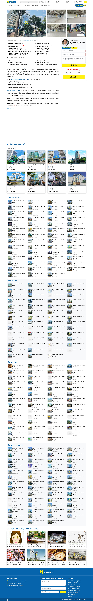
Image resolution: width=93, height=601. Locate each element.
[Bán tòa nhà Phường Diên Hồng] (50, 322)
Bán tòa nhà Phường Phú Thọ (58, 349)
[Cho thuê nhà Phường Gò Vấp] (30, 422)
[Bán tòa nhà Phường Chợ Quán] (69, 312)
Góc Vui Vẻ (70, 596)
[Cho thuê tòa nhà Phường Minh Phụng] (10, 274)
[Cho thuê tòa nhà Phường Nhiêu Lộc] (50, 207)
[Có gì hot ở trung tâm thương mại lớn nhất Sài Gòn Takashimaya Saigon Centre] (57, 537)
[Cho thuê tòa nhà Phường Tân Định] (69, 202)
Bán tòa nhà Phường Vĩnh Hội (38, 326)
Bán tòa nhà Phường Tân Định (78, 283)
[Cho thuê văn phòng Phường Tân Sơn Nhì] (69, 510)
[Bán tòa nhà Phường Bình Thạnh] (10, 312)
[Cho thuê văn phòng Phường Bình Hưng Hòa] (50, 521)
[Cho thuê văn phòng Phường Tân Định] (69, 449)
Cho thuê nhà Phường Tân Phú (38, 426)
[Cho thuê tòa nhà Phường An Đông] (10, 235)
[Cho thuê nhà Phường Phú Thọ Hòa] (10, 433)
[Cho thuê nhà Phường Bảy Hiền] (10, 383)
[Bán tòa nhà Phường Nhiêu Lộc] (50, 290)
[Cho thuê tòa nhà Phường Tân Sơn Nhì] (69, 263)
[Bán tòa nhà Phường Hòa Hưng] (10, 328)
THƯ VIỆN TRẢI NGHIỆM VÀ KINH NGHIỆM (23, 529)
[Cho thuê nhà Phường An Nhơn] (50, 422)
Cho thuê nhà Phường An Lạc (38, 437)
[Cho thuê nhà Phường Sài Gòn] (30, 366)
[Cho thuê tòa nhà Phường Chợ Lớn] (30, 235)
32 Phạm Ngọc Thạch (27, 40)
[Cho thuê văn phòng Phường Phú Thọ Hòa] (10, 516)
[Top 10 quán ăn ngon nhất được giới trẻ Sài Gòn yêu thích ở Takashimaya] (16, 555)
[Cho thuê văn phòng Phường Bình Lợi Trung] (50, 477)
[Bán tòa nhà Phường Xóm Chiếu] (69, 328)
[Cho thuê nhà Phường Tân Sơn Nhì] (69, 427)
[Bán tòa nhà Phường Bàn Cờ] (30, 290)
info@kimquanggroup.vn (17, 585)
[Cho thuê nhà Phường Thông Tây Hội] (10, 427)
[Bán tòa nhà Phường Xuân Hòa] (10, 290)
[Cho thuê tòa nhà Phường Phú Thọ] (50, 268)
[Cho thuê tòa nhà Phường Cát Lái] (30, 213)
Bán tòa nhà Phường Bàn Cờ (38, 289)
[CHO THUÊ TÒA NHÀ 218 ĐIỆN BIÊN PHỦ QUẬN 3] (16, 156)
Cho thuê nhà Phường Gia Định (38, 393)
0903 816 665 (17, 583)
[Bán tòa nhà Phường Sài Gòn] (30, 285)
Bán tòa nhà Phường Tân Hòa (58, 294)
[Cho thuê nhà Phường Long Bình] (10, 416)
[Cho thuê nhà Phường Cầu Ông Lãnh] (50, 366)
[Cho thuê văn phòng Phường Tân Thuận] (30, 488)
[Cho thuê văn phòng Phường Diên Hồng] (50, 488)
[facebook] (7, 599)
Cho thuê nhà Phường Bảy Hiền (18, 381)
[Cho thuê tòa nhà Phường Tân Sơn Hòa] (30, 218)
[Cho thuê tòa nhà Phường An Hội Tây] (69, 252)
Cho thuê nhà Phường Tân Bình (58, 381)
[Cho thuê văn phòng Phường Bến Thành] (10, 449)
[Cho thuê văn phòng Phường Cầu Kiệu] (50, 471)
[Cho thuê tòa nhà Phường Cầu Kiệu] (50, 224)
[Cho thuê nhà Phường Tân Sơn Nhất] (69, 377)
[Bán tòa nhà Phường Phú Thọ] (50, 350)
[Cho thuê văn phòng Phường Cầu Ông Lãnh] (50, 449)
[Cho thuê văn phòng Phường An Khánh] (69, 455)
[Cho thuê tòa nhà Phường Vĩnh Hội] (30, 246)
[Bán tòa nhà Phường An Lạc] (30, 355)
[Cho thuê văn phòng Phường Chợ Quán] (69, 477)
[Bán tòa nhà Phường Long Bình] (10, 333)
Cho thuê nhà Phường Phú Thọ (58, 432)
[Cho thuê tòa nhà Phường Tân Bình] (50, 218)
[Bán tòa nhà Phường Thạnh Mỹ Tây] (69, 306)
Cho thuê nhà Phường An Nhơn (58, 420)
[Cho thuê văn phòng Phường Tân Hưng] (50, 482)
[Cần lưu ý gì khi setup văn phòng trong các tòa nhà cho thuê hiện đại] (77, 555)
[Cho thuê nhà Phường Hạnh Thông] (69, 422)
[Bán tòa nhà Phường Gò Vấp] (30, 339)
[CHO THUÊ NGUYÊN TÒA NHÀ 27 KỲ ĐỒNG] (77, 179)
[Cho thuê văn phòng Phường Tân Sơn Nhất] (69, 460)
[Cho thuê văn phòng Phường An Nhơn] (50, 505)
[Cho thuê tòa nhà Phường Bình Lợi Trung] (50, 229)
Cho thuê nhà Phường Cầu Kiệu (58, 387)
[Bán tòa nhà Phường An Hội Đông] (10, 339)
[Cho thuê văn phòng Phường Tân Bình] (50, 466)
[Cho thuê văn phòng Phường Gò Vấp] (30, 505)
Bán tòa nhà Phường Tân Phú (38, 343)
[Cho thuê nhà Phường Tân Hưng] (50, 399)
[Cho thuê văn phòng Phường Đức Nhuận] (30, 471)
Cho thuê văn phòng (45, 5)
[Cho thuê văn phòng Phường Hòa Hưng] (10, 494)
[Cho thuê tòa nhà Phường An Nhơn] (50, 257)
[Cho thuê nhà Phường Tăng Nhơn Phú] (50, 416)
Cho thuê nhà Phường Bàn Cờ (38, 370)
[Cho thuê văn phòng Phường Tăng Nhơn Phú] (50, 499)
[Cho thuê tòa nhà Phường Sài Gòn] (30, 202)
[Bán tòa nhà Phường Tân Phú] (30, 344)
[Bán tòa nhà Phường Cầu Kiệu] (50, 306)
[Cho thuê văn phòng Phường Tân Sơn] (69, 466)
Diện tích (68, 1)
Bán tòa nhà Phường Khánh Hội (58, 326)
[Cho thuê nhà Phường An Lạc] (30, 438)
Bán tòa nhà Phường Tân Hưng (58, 316)
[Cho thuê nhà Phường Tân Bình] (50, 383)
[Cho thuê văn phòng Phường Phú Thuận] (10, 488)
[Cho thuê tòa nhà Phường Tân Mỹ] (69, 235)
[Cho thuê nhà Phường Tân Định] (69, 366)
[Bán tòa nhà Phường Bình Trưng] (10, 295)
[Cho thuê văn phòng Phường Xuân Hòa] (10, 455)
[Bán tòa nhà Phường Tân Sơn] (69, 300)
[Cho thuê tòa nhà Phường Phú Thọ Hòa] (10, 268)
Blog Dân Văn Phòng (73, 592)
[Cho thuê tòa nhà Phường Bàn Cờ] (30, 207)
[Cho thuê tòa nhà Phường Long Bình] (10, 252)
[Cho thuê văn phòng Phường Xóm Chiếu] (69, 494)
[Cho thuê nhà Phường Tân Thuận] (30, 405)
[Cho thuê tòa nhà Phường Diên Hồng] (50, 241)
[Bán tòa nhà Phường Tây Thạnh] (50, 344)
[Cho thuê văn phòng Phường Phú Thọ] (50, 516)
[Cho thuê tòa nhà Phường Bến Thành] (10, 202)
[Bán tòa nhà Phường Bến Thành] (10, 285)
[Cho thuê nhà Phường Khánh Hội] (50, 411)
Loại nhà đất (41, 1)
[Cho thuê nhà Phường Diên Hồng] (50, 405)
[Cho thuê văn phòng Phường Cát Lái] (30, 460)
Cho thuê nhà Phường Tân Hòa (58, 376)
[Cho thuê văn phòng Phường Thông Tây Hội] (10, 510)
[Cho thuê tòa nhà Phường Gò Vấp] (30, 257)
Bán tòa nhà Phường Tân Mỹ (78, 316)
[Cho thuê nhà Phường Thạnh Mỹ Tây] (69, 388)
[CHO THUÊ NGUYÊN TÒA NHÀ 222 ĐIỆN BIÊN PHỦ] (36, 156)
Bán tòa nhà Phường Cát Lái (38, 294)
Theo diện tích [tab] (11, 148)
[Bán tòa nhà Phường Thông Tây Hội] (10, 344)
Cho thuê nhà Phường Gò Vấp (38, 420)
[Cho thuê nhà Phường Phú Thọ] (50, 433)
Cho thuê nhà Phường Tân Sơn (78, 381)
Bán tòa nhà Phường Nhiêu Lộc (58, 289)
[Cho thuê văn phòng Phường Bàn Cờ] (30, 455)
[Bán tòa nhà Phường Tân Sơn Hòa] (30, 300)
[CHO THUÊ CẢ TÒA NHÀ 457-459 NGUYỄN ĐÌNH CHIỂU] (57, 156)
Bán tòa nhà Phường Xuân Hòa (18, 289)
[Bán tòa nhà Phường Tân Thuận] (30, 322)
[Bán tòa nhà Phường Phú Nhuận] (10, 306)
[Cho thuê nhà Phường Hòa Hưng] (10, 411)
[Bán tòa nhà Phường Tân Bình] (50, 300)
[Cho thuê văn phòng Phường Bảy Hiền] (10, 466)
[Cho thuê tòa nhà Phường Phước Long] (30, 252)
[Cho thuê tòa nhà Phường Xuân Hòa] (10, 207)
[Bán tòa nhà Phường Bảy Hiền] (10, 300)
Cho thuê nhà (35, 5)
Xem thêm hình (80, 35)
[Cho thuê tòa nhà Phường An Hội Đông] (10, 257)
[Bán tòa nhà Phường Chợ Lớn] (30, 317)
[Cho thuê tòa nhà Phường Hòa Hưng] (10, 246)
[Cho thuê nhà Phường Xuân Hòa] (10, 371)
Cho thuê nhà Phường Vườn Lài (78, 404)
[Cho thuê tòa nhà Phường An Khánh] (69, 207)
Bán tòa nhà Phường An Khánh (78, 289)
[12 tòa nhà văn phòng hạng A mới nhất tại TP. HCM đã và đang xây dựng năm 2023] (36, 555)
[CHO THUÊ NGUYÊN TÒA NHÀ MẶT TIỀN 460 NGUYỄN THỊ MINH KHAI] (57, 179)
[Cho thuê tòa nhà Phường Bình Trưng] (10, 213)
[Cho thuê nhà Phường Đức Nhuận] (30, 388)
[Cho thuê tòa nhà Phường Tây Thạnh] (50, 263)
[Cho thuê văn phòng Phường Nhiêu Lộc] (50, 455)
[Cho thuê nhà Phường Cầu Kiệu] (50, 388)
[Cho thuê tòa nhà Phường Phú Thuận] (10, 241)
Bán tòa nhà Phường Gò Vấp (38, 337)
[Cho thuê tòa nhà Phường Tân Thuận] (30, 241)
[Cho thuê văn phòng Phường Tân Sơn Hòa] (30, 466)
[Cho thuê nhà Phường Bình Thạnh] (10, 394)
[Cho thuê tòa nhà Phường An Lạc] (30, 274)
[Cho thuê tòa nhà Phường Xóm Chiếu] (69, 246)
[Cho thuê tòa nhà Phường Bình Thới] (69, 268)
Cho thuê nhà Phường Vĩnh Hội (38, 409)
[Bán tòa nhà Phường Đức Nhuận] (30, 306)
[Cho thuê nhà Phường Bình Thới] (69, 433)
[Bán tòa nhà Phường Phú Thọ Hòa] (10, 350)
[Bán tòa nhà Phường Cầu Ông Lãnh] (50, 285)
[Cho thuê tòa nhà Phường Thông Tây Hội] (10, 263)
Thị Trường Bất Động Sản (74, 586)
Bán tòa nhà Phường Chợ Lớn (38, 316)
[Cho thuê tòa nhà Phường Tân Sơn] (69, 218)
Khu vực (49, 1)
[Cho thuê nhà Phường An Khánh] (69, 371)
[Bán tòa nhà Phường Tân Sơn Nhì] (69, 344)
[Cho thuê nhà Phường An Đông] (10, 399)
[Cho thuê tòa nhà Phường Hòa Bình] (30, 268)
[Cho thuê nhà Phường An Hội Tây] (69, 416)
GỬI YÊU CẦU (73, 65)
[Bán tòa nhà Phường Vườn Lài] (69, 322)
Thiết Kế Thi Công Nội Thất (74, 581)
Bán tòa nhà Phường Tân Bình (58, 299)
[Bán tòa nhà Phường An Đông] (10, 317)
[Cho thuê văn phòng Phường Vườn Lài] (69, 488)
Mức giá (57, 1)
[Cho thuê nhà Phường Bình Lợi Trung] (50, 394)
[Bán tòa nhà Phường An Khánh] (69, 290)
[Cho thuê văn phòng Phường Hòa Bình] (30, 516)
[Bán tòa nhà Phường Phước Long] (30, 333)
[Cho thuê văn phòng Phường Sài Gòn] (30, 449)
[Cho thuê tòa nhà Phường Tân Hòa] (50, 213)
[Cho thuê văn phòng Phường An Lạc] (30, 521)
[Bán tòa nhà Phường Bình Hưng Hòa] (50, 355)
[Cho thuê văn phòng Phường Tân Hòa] (50, 460)
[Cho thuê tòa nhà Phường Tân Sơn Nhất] (69, 213)
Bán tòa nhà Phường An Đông (18, 316)
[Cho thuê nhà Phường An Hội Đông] (10, 422)
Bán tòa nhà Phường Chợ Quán (78, 310)
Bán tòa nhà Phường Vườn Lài (78, 321)
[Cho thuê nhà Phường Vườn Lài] (69, 405)
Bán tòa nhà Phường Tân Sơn (78, 299)
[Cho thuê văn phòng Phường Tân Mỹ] (69, 482)
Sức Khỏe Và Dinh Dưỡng (74, 590)
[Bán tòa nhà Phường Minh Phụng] (10, 355)
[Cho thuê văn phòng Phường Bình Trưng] (10, 460)
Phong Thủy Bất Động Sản (74, 584)
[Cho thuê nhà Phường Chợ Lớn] (30, 399)
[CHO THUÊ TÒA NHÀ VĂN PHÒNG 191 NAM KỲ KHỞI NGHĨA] (77, 156)
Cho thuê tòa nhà (18, 5)
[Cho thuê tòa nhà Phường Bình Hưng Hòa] (50, 274)
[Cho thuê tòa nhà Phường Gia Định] (30, 229)
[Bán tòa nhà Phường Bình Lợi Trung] (50, 312)
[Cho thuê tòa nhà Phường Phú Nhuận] (10, 224)
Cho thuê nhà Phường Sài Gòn (38, 365)
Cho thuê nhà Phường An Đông (18, 398)
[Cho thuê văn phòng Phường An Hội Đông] (10, 505)
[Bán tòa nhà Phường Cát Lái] (30, 295)
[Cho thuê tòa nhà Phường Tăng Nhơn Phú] (50, 252)
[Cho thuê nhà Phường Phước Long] (30, 416)
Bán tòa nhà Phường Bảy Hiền (18, 299)
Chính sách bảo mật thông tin (13, 587)
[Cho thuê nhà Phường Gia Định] (30, 394)
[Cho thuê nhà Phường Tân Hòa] (50, 377)
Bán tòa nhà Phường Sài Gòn (38, 283)
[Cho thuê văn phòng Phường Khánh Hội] (50, 494)
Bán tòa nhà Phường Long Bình (18, 332)
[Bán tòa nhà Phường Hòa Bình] (30, 350)
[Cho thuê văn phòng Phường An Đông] (10, 482)
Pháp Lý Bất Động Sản (73, 588)
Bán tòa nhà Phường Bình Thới (78, 349)
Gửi (63, 592)
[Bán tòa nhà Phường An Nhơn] (50, 339)
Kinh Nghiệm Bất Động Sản (74, 583)
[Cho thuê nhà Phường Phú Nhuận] (10, 388)
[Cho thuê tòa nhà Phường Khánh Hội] (50, 246)
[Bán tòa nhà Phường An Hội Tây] (69, 333)
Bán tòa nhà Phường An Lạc (38, 354)
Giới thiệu (10, 5)
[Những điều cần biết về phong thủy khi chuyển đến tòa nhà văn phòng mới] (57, 555)
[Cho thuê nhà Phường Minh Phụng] (10, 438)
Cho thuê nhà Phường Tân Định (78, 365)
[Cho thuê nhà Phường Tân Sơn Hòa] (30, 383)
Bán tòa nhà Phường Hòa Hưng (18, 326)
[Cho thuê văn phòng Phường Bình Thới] (69, 516)
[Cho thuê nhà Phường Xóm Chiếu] (69, 411)
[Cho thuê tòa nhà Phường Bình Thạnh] (10, 229)
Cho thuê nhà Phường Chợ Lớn (38, 398)
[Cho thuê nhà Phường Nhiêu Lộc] (50, 371)
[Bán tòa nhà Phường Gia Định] (30, 312)
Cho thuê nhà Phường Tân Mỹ (78, 398)
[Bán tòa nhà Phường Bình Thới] (69, 350)
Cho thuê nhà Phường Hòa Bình (38, 432)
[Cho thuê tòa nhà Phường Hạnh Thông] (69, 257)
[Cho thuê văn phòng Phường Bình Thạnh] (10, 477)
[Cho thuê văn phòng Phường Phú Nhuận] (10, 471)
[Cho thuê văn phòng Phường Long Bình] (10, 499)
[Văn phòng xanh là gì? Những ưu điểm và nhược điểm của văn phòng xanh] (36, 537)
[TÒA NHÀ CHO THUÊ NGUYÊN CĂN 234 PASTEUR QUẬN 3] (16, 179)
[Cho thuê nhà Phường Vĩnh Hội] (30, 411)
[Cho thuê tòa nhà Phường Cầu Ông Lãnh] (50, 202)
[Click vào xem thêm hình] (26, 23)
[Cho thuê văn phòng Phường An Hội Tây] (69, 499)
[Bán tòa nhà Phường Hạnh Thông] (69, 339)
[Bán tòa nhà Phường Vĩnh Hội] (30, 328)
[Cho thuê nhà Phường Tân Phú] (30, 427)
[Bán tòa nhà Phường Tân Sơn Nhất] (69, 295)
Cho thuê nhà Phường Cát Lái (38, 376)
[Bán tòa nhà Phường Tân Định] (69, 285)
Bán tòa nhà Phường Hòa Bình (38, 349)
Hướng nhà (78, 1)
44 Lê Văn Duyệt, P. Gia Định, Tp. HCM (17, 581)
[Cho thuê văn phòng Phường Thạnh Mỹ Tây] (69, 471)
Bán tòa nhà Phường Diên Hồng (58, 321)
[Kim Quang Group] (11, 2)
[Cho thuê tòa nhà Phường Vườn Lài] (69, 241)
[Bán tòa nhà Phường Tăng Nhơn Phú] (50, 333)
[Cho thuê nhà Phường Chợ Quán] (69, 394)
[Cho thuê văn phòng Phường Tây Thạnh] (50, 510)
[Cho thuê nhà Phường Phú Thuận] (10, 405)
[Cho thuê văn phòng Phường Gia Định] (30, 477)
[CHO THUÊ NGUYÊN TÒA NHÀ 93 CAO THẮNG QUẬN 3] (36, 179)
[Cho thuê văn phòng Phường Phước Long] (30, 499)
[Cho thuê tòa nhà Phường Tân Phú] (30, 263)
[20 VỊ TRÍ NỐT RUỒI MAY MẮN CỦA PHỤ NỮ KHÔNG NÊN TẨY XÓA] (16, 537)
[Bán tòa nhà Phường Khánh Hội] (50, 328)
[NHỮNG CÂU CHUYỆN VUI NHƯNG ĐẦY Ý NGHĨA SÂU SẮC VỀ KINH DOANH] (77, 537)
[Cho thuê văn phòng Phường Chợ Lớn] (30, 482)
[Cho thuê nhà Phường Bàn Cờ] (30, 371)
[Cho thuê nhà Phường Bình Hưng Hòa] (50, 438)
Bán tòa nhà (27, 5)
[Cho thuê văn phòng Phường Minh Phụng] (10, 521)
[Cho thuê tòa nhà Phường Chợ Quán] (69, 229)
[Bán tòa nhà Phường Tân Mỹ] (69, 317)
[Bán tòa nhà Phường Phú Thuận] (10, 322)
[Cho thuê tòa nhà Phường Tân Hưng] (50, 235)
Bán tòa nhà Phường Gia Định (38, 310)
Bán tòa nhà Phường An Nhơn (58, 337)
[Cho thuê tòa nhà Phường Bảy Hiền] (10, 218)
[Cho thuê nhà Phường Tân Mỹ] (69, 399)
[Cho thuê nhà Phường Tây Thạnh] (50, 427)
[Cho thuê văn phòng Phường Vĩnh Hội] (30, 494)
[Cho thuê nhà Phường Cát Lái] (30, 377)
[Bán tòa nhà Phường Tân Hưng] (50, 317)
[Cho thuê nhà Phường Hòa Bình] (30, 433)
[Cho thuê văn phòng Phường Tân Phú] (30, 510)
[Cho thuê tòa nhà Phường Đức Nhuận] (30, 224)
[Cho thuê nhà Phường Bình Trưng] (10, 377)
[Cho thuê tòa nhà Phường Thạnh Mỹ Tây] (69, 224)
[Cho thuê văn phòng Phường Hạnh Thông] (69, 505)
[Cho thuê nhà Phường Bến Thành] (10, 366)
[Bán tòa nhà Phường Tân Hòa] (50, 295)
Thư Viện (70, 578)
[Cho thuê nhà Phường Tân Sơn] (69, 383)
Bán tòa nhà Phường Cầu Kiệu (58, 305)
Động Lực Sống (71, 594)
